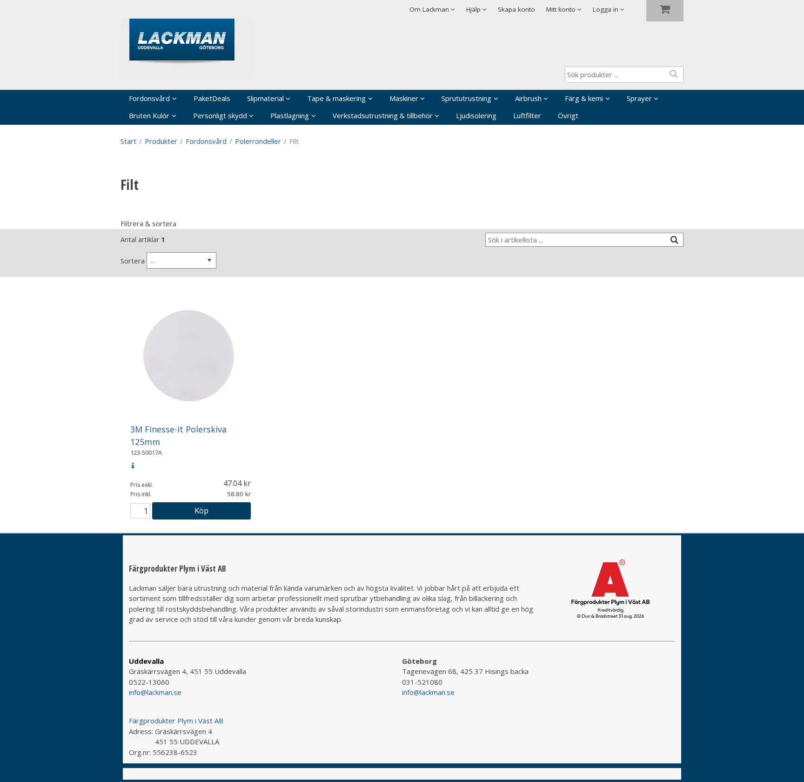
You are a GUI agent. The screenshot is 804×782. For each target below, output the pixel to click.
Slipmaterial (265, 98)
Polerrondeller (258, 141)
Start (128, 141)
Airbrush (528, 98)
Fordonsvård (149, 98)
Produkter (161, 141)
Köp (201, 510)
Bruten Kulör (149, 115)
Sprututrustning (466, 98)
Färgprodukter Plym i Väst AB (176, 720)
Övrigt (568, 115)
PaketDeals (212, 98)
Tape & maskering (336, 98)
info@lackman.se (155, 692)
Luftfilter (527, 115)
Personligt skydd (220, 115)
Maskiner (403, 98)
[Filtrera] (674, 240)
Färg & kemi (584, 98)
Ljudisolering (476, 115)
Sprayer (639, 98)
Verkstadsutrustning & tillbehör (383, 115)
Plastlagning (289, 115)
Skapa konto (516, 9)
